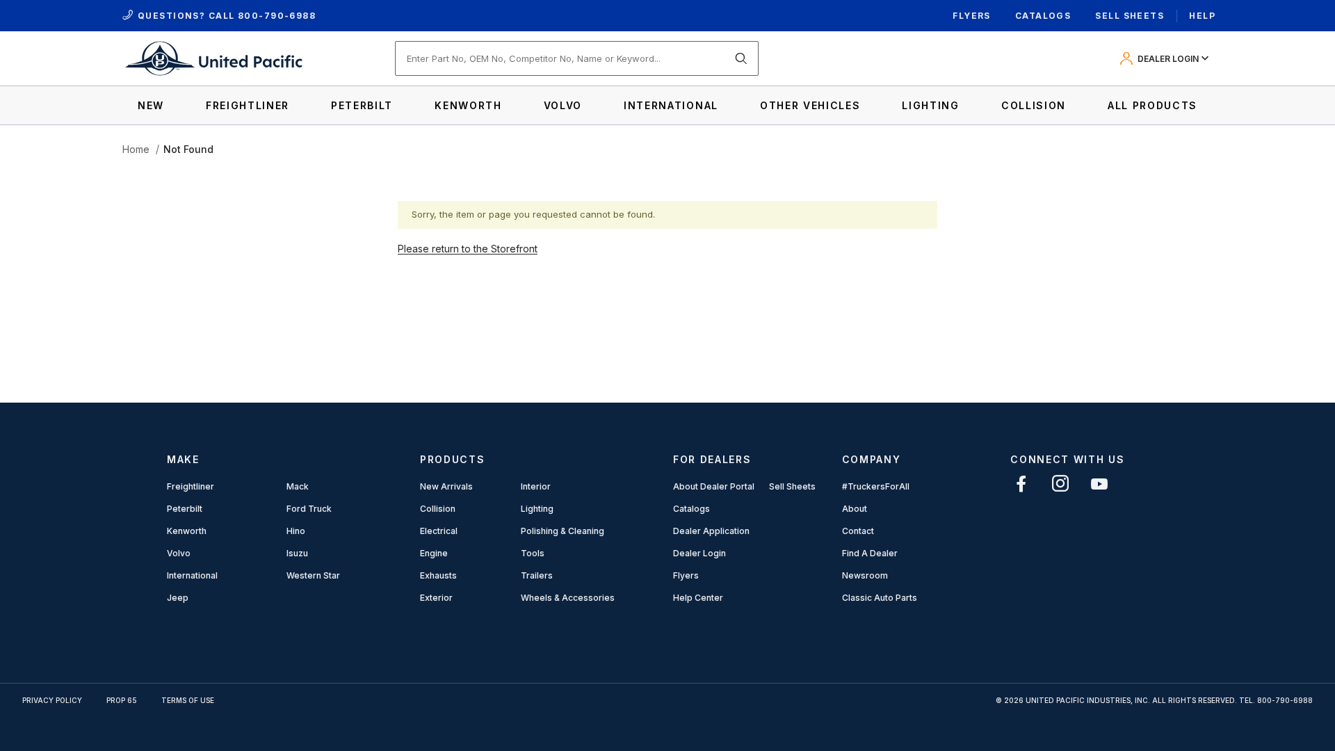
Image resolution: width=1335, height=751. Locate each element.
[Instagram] (1060, 483)
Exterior (436, 597)
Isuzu (297, 553)
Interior (536, 486)
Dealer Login (699, 553)
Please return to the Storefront (467, 249)
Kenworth (187, 531)
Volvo (179, 553)
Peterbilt (184, 508)
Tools (532, 553)
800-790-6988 (277, 15)
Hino (295, 531)
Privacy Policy (52, 700)
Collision (437, 508)
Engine (434, 553)
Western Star (313, 575)
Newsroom (865, 575)
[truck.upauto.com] (212, 57)
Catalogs (1043, 15)
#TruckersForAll (875, 486)
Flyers (972, 15)
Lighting (537, 508)
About (854, 508)
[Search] (741, 58)
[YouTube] (1099, 483)
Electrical (439, 531)
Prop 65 (121, 700)
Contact (858, 531)
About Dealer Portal (713, 486)
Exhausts (438, 575)
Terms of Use (187, 700)
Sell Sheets (1129, 15)
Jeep (177, 597)
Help (1202, 15)
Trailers (537, 575)
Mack (297, 486)
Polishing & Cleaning (562, 531)
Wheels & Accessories (568, 597)
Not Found (188, 149)
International (192, 575)
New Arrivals (446, 486)
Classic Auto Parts (879, 597)
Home (135, 149)
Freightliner (190, 486)
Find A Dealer (870, 553)
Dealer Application (711, 531)
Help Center (698, 597)
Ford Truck (309, 508)
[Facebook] (1021, 483)
